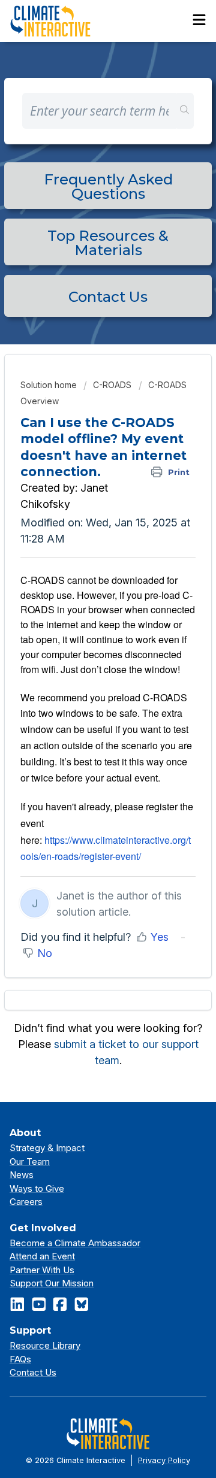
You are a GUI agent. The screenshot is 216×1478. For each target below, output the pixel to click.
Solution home (49, 385)
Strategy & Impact (47, 1147)
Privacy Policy (164, 1460)
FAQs (20, 1359)
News (22, 1174)
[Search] (185, 111)
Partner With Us (42, 1270)
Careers (26, 1201)
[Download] (85, 747)
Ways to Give (37, 1188)
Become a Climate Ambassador (75, 1243)
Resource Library (45, 1345)
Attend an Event (42, 1256)
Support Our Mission (52, 1283)
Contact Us (33, 1372)
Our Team (30, 1161)
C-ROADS (112, 385)
